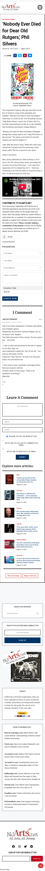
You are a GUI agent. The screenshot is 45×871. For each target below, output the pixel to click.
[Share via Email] (30, 55)
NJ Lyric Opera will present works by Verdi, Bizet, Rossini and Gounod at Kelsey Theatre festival (28, 560)
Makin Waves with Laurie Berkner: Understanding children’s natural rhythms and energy (22, 735)
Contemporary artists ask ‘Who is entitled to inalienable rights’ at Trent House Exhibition (21, 765)
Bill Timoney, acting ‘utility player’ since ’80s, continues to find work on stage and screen (27, 513)
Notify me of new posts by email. (21, 451)
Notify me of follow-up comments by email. (21, 444)
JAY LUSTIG (14, 49)
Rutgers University (30, 576)
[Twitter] (25, 846)
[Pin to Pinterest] (25, 55)
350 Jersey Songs (13, 576)
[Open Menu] (40, 7)
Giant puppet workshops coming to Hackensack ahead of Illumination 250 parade (22, 804)
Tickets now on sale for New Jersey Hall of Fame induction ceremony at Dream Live (26, 480)
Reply (40, 319)
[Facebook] (13, 846)
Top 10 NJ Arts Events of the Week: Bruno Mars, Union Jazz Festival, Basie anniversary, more (28, 545)
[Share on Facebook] (15, 55)
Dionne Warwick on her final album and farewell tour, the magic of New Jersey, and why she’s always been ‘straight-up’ (22, 776)
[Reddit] (31, 846)
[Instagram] (19, 846)
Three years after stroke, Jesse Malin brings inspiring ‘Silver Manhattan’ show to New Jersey (27, 529)
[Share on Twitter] (20, 55)
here (28, 173)
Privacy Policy (5, 869)
